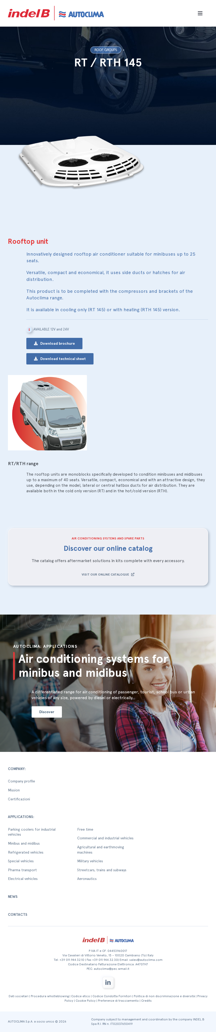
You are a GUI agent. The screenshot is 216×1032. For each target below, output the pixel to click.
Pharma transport (22, 870)
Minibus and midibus (24, 843)
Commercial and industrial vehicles (105, 838)
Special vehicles (21, 861)
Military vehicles (90, 861)
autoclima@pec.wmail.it (111, 969)
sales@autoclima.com (146, 960)
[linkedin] (108, 982)
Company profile (21, 781)
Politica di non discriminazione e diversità (164, 996)
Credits (146, 1000)
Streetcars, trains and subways (101, 870)
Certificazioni (19, 799)
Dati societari (18, 996)
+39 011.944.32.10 (72, 960)
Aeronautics (87, 879)
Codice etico (80, 996)
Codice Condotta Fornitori (111, 996)
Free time (85, 829)
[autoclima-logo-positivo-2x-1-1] (56, 4)
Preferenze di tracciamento (118, 1000)
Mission (14, 790)
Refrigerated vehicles (25, 852)
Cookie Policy (86, 1000)
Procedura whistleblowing (50, 996)
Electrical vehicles (23, 879)
